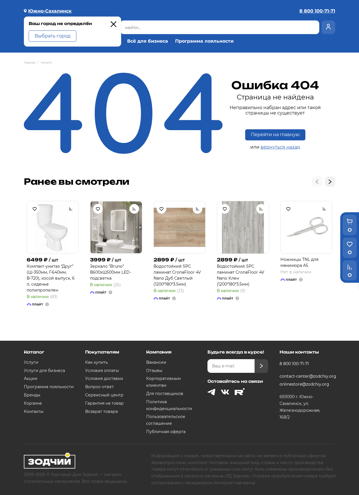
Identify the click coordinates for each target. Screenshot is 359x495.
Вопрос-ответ (99, 386)
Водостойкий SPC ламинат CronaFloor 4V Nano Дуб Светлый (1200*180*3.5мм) (177, 275)
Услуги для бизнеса (44, 370)
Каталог (34, 352)
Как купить (96, 362)
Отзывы (154, 370)
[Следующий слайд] (330, 181)
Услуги (31, 362)
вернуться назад (280, 147)
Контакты (33, 411)
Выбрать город (52, 36)
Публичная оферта (166, 431)
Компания (158, 352)
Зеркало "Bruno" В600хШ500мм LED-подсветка (110, 272)
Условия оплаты (102, 370)
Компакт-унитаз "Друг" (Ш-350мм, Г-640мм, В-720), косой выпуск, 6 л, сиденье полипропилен (51, 278)
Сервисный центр (104, 395)
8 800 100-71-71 (294, 363)
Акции (30, 378)
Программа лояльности (204, 41)
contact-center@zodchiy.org (305, 376)
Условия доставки (104, 378)
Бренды (32, 395)
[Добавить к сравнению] (70, 209)
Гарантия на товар (104, 403)
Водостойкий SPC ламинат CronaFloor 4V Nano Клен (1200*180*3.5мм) (240, 275)
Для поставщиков (164, 393)
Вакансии (156, 362)
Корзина (33, 403)
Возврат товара (101, 411)
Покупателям (102, 352)
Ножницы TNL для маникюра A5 (299, 262)
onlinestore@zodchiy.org (304, 384)
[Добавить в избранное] (34, 209)
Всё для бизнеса (147, 41)
